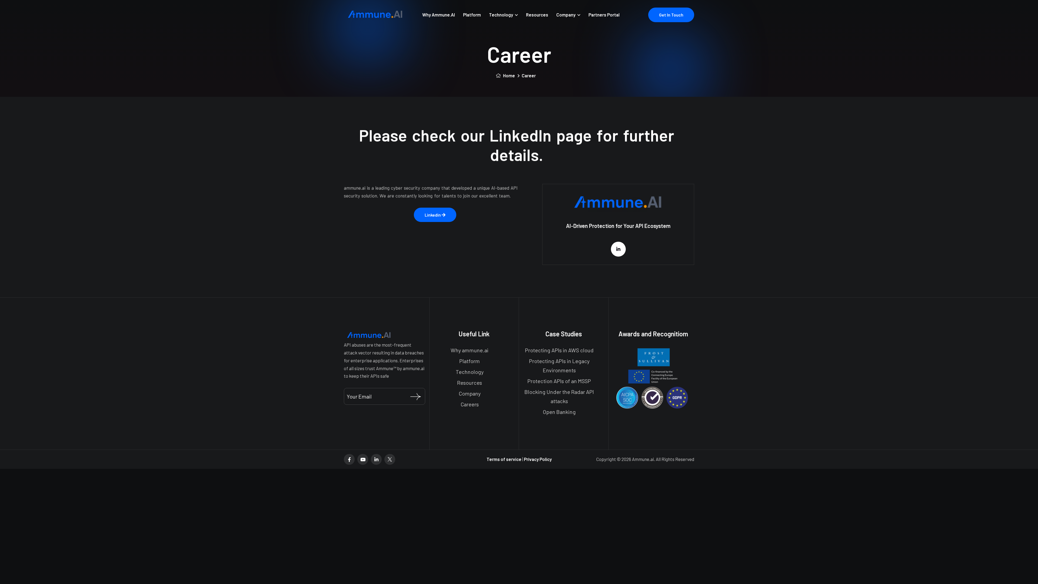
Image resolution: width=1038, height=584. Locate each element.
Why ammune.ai (469, 350)
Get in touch (671, 14)
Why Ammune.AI (438, 14)
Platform (472, 14)
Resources (537, 14)
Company (565, 14)
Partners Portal (604, 14)
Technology (501, 14)
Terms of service (504, 459)
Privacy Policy (538, 459)
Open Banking (559, 412)
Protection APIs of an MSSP (559, 381)
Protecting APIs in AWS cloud (559, 350)
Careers (470, 404)
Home (508, 75)
